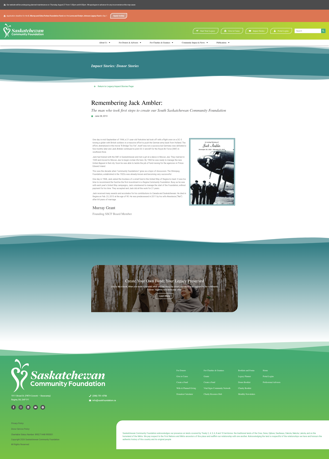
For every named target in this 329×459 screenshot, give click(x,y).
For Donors (181, 370)
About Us (103, 42)
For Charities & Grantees (160, 42)
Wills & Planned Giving (186, 388)
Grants (206, 376)
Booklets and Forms (246, 370)
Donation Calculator (184, 394)
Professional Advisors (271, 382)
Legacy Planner (244, 376)
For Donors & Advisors (128, 42)
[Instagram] (21, 407)
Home (265, 370)
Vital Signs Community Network (217, 388)
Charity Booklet (244, 388)
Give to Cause (182, 376)
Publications (221, 42)
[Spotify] (42, 407)
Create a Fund (182, 382)
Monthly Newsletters (246, 394)
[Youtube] (35, 407)
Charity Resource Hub (213, 394)
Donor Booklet (244, 382)
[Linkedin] (28, 407)
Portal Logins (268, 376)
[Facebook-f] (13, 407)
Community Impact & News (193, 42)
